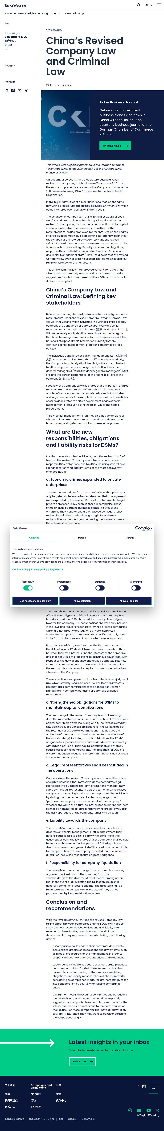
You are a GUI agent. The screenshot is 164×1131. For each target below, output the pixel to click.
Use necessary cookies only (35, 600)
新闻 (58, 1085)
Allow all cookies (128, 600)
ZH (147, 5)
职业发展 (36, 1107)
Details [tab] (82, 537)
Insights (47, 13)
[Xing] (26, 90)
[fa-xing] (155, 1110)
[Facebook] (13, 90)
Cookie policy (20, 569)
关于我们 (10, 1085)
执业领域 (36, 1094)
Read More (20, 43)
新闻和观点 (11, 1100)
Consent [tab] (34, 537)
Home (8, 13)
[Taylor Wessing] (15, 6)
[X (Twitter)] (20, 90)
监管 (61, 1119)
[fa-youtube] (146, 1110)
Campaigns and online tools (41, 1086)
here (65, 172)
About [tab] (130, 537)
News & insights (27, 13)
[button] (138, 5)
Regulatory (56, 569)
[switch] (64, 588)
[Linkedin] (6, 90)
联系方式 (10, 1107)
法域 (58, 1094)
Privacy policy (39, 569)
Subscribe (82, 1052)
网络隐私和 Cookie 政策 (41, 1119)
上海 (10, 44)
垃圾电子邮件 (88, 1119)
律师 (7, 1094)
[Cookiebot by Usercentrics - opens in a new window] (138, 528)
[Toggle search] (138, 5)
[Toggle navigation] (159, 4)
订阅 (142, 1086)
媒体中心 (61, 1100)
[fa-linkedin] (136, 1110)
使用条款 (72, 1119)
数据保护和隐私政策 (14, 1119)
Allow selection (82, 600)
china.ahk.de (102, 125)
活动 (33, 1100)
